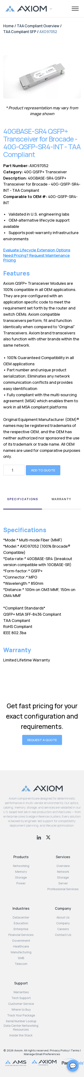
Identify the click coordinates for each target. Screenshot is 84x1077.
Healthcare (21, 946)
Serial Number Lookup (21, 1021)
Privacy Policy (59, 1050)
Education (21, 923)
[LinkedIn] (39, 837)
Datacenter (21, 917)
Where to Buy (21, 1009)
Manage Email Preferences (42, 1054)
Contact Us (63, 935)
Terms (75, 1050)
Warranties (21, 992)
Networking (21, 866)
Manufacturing (21, 952)
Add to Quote (43, 470)
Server (63, 883)
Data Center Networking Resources (21, 1027)
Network (63, 872)
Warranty (61, 499)
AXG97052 (48, 31)
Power (21, 883)
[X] (48, 837)
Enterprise (21, 929)
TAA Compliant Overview (38, 26)
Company (63, 923)
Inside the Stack (21, 1035)
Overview (63, 866)
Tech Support (21, 998)
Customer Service (21, 1004)
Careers (63, 929)
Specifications (22, 499)
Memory (21, 872)
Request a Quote (42, 740)
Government (21, 941)
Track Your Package (21, 1015)
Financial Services (21, 935)
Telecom (21, 964)
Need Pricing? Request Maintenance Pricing (36, 258)
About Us (63, 917)
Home (8, 26)
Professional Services (63, 889)
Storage (21, 877)
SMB (21, 958)
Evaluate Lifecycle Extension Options (36, 250)
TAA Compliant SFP (19, 31)
